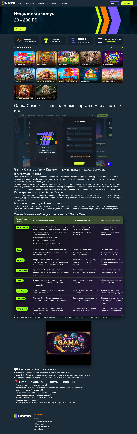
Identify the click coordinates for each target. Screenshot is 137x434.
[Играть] (24, 57)
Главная (36, 418)
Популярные (24, 47)
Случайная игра (109, 41)
